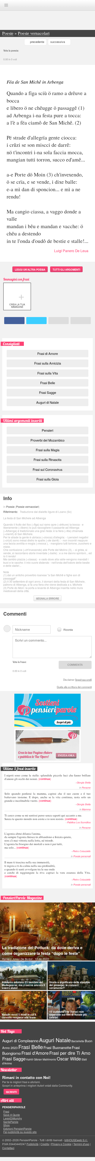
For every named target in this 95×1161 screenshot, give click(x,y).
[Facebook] (14, 320)
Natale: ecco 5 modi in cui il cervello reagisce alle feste (19, 1015)
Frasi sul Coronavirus (47, 469)
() (47, 777)
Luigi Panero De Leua (71, 250)
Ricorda (68, 629)
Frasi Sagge (47, 392)
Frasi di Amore (47, 353)
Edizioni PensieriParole (17, 1128)
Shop (6, 1125)
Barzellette (77, 1041)
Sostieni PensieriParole (47, 710)
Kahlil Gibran (34, 1059)
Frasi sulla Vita (47, 373)
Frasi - (47, 5)
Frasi (6, 1111)
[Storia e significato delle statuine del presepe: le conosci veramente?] (71, 975)
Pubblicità (32, 1144)
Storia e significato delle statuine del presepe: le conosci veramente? (69, 985)
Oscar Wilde (69, 1058)
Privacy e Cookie (61, 1144)
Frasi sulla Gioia (47, 479)
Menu (6, 5)
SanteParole (10, 1122)
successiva (57, 42)
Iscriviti (11, 1092)
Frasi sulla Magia (47, 450)
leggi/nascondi (83, 679)
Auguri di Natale (47, 402)
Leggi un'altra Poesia (30, 269)
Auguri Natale (55, 1040)
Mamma (86, 809)
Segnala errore (47, 598)
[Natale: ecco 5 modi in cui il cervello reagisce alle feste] (23, 1005)
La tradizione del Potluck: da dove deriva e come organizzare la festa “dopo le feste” (42, 950)
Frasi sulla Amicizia (47, 363)
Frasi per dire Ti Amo (69, 1053)
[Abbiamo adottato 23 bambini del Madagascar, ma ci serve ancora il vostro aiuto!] (23, 975)
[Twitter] (36, 320)
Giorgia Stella (84, 782)
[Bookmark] (80, 320)
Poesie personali (82, 856)
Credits (44, 1144)
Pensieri (47, 430)
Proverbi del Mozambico (47, 440)
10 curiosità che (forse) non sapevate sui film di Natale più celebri (68, 1014)
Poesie (10, 506)
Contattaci (8, 1148)
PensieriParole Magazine (22, 897)
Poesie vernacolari (27, 506)
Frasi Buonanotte (57, 1047)
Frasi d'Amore (35, 1053)
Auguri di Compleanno (20, 1040)
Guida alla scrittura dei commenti (74, 687)
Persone (86, 787)
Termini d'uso (81, 1144)
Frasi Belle (47, 382)
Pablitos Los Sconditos (79, 822)
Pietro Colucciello (82, 851)
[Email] (58, 320)
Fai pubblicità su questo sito (20, 1132)
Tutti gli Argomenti (66, 269)
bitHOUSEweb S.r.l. (76, 1140)
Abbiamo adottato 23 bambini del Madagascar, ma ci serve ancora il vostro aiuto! (23, 985)
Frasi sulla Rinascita (47, 459)
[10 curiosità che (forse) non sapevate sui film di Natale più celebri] (71, 1005)
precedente (37, 42)
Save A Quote (11, 1115)
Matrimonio (49, 1059)
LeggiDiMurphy (12, 1118)
